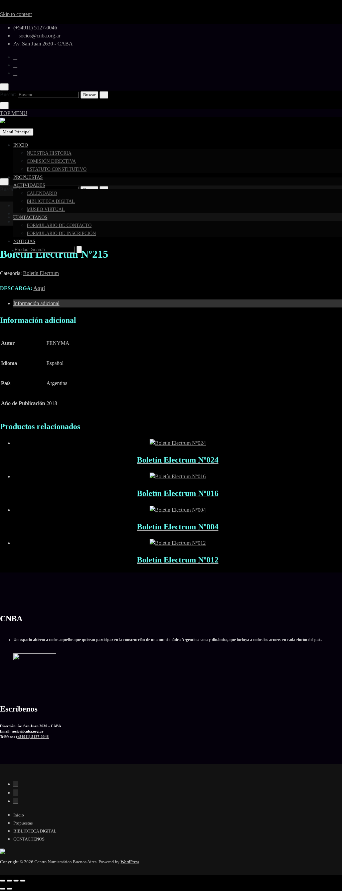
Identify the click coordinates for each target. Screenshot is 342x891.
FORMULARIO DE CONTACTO (59, 225)
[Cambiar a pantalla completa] (9, 881)
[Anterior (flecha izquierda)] (2, 889)
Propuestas (23, 822)
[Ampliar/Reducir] (2, 881)
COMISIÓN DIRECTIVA (51, 161)
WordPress (130, 861)
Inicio (18, 814)
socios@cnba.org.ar (38, 35)
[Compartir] (16, 881)
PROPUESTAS (28, 177)
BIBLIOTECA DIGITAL (51, 201)
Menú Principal (17, 131)
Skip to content (16, 14)
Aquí (39, 288)
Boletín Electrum (41, 273)
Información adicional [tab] (36, 303)
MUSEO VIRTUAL (46, 209)
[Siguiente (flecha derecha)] (9, 889)
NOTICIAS (24, 241)
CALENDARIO (42, 193)
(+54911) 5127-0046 (35, 27)
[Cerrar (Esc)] (22, 881)
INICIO (20, 145)
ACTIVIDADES (29, 185)
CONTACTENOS (28, 839)
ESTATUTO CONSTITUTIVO (57, 169)
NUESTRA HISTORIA (49, 153)
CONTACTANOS (30, 217)
